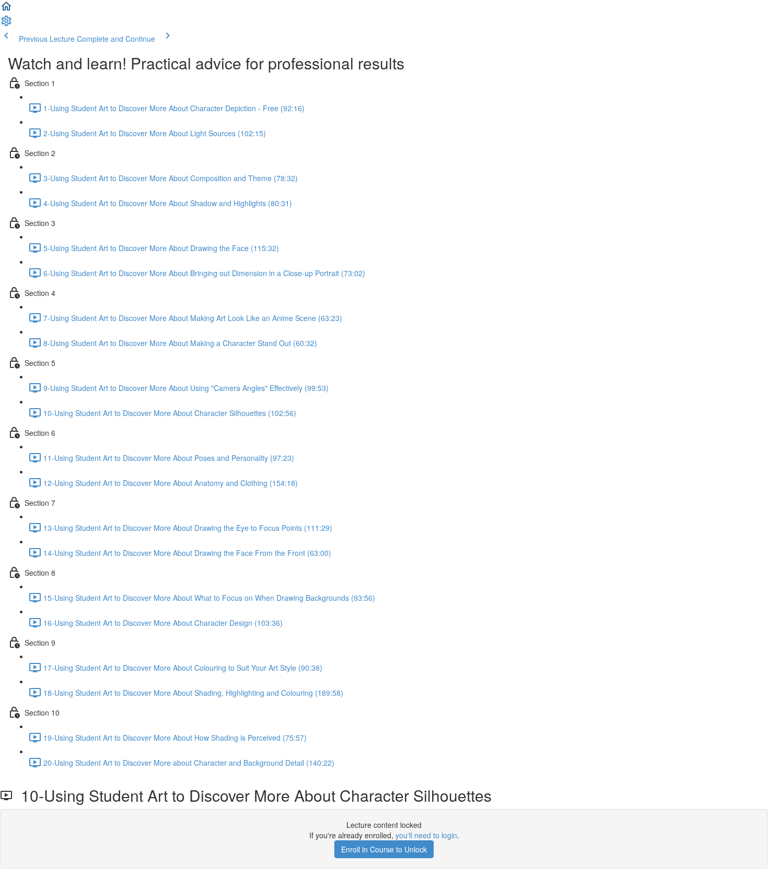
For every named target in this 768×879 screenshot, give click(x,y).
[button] (6, 9)
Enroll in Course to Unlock (384, 849)
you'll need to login (426, 835)
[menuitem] (6, 24)
